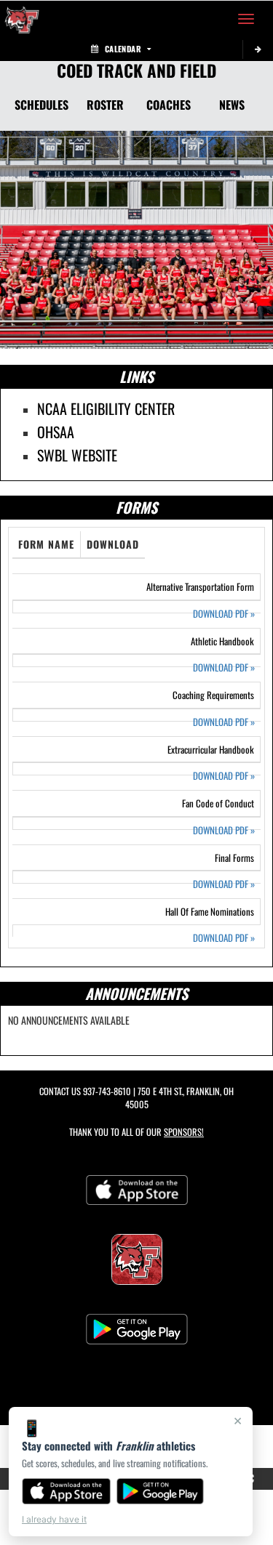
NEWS (232, 104)
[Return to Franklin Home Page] (22, 19)
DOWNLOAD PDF (224, 614)
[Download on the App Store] (66, 1491)
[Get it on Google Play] (160, 1491)
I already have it (54, 1519)
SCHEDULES (41, 104)
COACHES (168, 104)
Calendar (123, 49)
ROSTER (105, 104)
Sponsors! (184, 1132)
